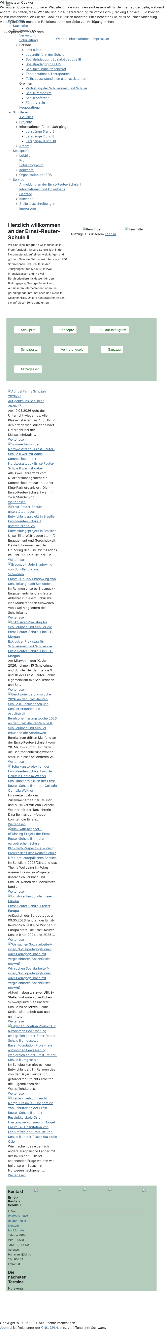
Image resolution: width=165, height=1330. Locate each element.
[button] (25, 45)
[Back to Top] (160, 1325)
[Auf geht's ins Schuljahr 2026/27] (32, 393)
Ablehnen (37, 32)
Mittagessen (29, 369)
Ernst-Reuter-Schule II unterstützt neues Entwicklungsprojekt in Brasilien (32, 526)
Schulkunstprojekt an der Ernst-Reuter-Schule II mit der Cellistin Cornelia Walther (32, 785)
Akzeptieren (12, 32)
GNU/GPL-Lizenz (54, 1328)
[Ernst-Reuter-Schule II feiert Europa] (32, 898)
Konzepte (66, 330)
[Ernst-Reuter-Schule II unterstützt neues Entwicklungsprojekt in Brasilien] (32, 511)
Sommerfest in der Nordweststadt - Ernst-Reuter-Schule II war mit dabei (31, 463)
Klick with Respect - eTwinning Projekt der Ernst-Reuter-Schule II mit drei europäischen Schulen (32, 853)
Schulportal (29, 349)
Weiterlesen (17, 439)
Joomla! (6, 1328)
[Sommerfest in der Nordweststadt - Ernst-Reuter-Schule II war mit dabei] (32, 449)
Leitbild (110, 234)
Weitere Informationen (73, 39)
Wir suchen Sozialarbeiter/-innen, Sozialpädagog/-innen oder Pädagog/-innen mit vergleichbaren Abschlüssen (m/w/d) (30, 978)
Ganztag (114, 349)
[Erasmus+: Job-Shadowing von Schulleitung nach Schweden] (32, 569)
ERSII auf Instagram (111, 330)
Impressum (101, 39)
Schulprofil (28, 330)
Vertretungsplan (72, 349)
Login (82, 1309)
